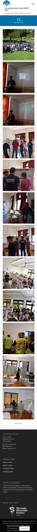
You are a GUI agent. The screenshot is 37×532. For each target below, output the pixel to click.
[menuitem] (32, 3)
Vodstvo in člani (7, 462)
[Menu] (32, 3)
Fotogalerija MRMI (8, 468)
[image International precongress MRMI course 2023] (19, 45)
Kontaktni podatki (8, 471)
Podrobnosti (13, 528)
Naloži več (18, 423)
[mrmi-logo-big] (15, 3)
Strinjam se (24, 528)
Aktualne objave (7, 465)
